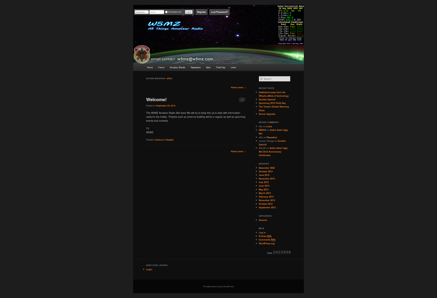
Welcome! (156, 99)
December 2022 (267, 167)
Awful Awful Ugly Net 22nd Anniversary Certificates (273, 151)
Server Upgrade (267, 113)
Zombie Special (267, 99)
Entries (265, 236)
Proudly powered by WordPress (218, 286)
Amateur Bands (177, 67)
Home (150, 67)
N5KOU (262, 130)
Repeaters (196, 67)
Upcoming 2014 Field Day (272, 103)
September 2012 (267, 207)
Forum (161, 67)
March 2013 (265, 193)
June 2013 (264, 185)
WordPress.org (267, 243)
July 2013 (264, 182)
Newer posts (238, 87)
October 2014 (266, 171)
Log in (262, 232)
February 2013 (266, 196)
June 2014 (264, 175)
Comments (267, 239)
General (159, 139)
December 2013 (267, 178)
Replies (169, 139)
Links (233, 67)
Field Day (220, 67)
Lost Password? (219, 12)
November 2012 (267, 200)
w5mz (169, 78)
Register (201, 12)
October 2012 (266, 203)
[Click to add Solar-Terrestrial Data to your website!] (290, 42)
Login (149, 269)
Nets (208, 67)
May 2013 (264, 189)
